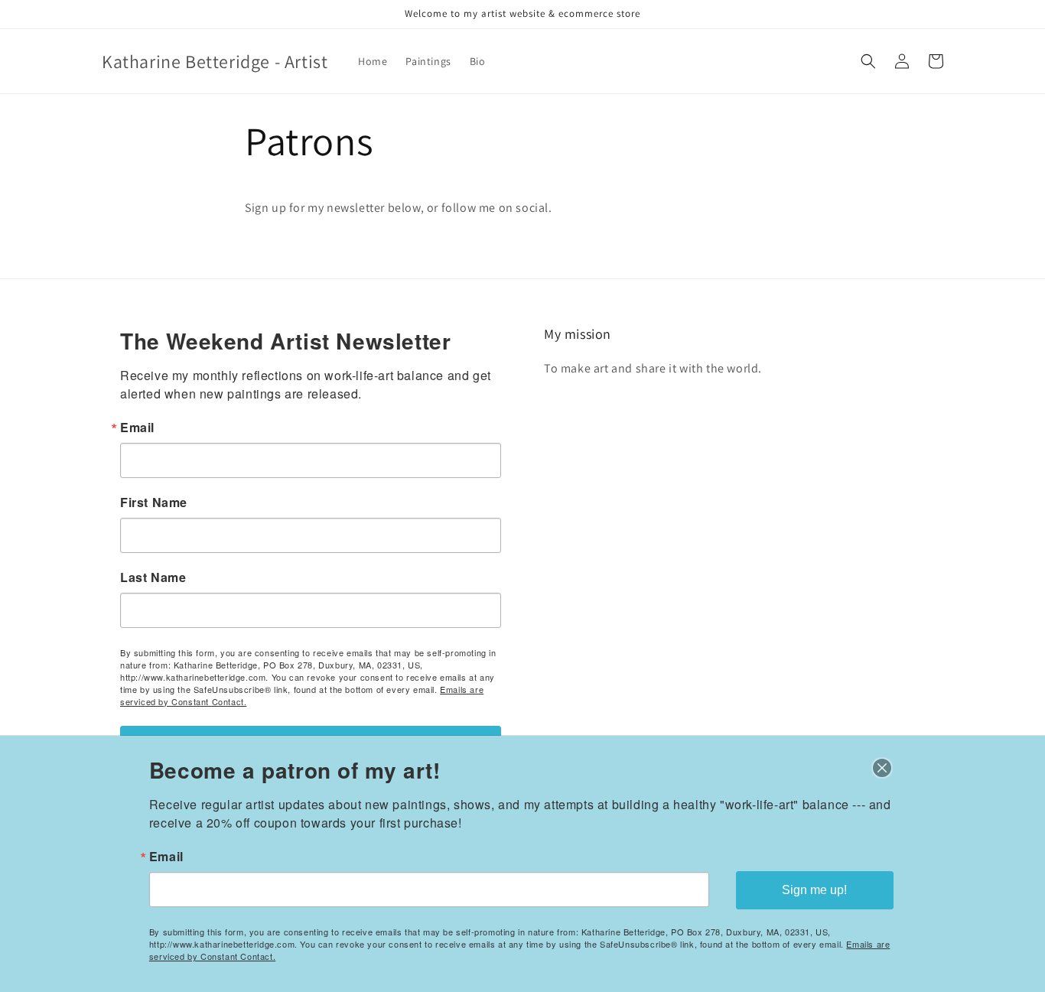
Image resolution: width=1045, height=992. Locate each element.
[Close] (882, 768)
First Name (153, 502)
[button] (868, 61)
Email (137, 427)
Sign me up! (814, 889)
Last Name (153, 577)
